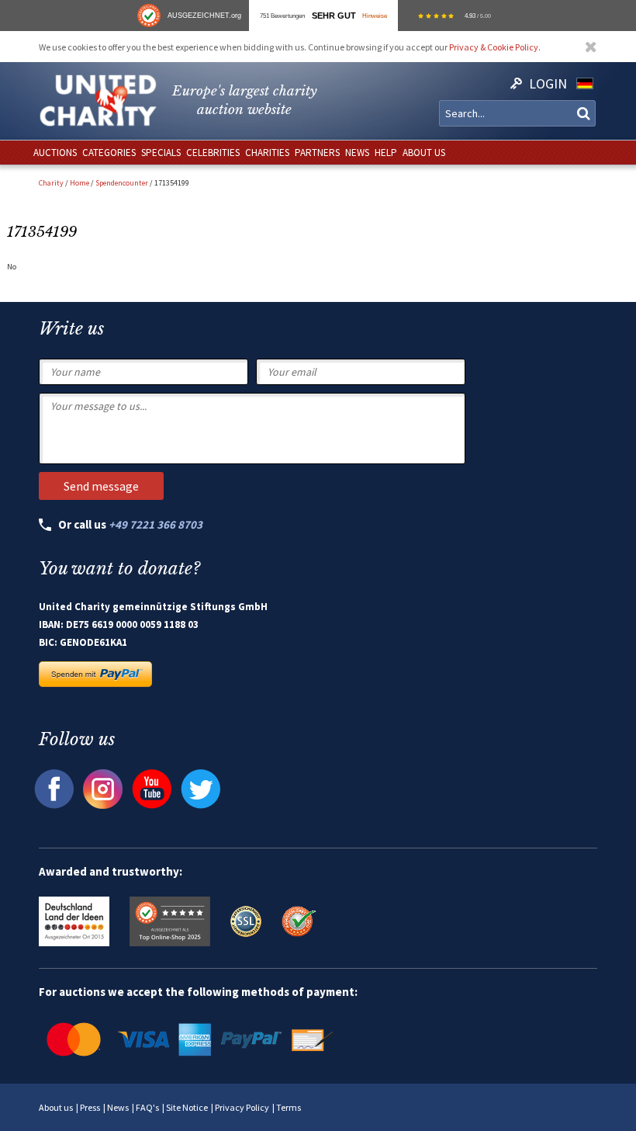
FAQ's (147, 1107)
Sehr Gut (334, 15)
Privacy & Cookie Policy (493, 47)
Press (90, 1107)
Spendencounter (121, 183)
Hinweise (374, 15)
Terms (288, 1107)
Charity (51, 183)
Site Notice (187, 1107)
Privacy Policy (242, 1107)
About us (56, 1107)
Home (79, 183)
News (118, 1107)
